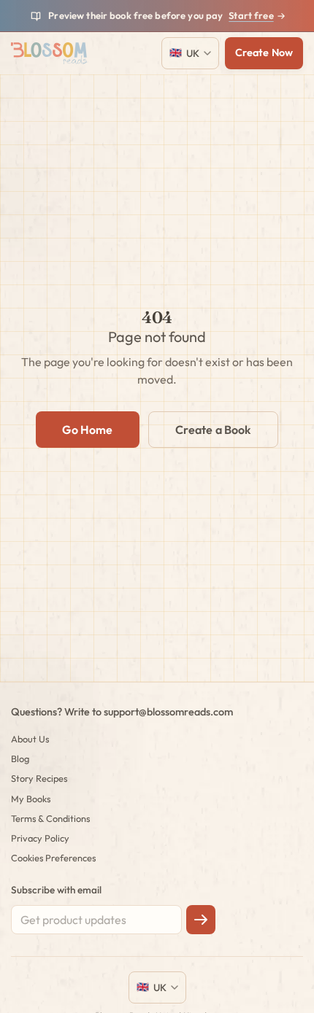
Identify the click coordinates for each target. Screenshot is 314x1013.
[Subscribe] (200, 919)
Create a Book (213, 429)
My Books (30, 798)
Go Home (87, 429)
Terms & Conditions (50, 818)
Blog (20, 758)
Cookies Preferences (53, 857)
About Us (30, 739)
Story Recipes (39, 778)
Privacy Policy (40, 838)
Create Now (264, 52)
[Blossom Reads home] (49, 53)
